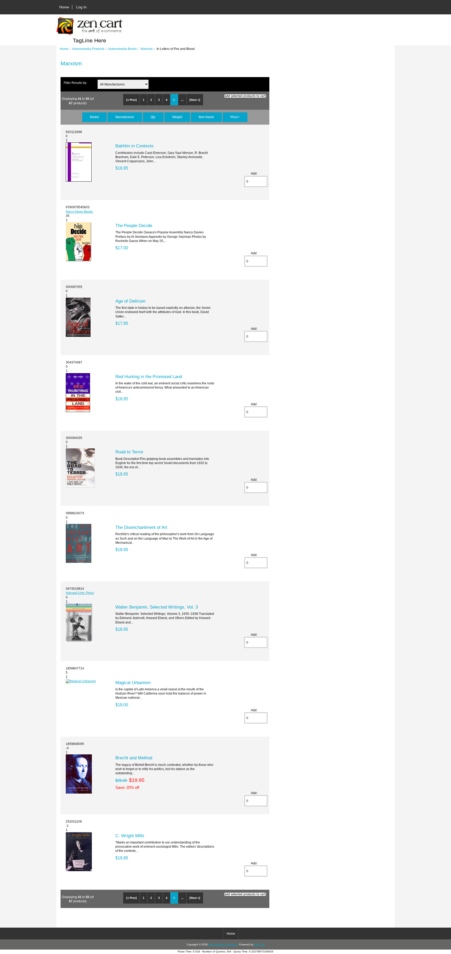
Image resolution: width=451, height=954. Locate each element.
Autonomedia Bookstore (223, 944)
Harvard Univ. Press (80, 592)
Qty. (153, 117)
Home (64, 7)
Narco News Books (79, 211)
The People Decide (133, 225)
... (182, 99)
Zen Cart (259, 944)
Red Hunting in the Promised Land (148, 376)
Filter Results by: (75, 82)
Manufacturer (124, 117)
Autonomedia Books (122, 48)
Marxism (147, 48)
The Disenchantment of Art (141, 527)
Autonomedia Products (88, 48)
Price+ (235, 117)
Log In (81, 7)
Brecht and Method (133, 757)
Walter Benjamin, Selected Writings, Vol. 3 (156, 607)
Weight (177, 117)
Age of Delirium (130, 301)
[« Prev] (131, 99)
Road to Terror (129, 451)
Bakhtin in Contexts (134, 145)
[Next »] (194, 99)
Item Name (206, 117)
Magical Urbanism (133, 682)
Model (94, 117)
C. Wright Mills (129, 835)
